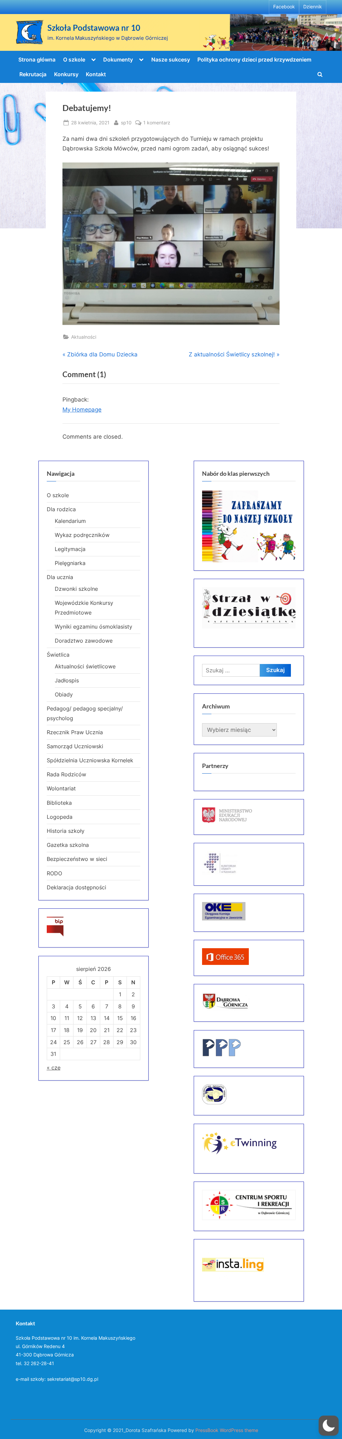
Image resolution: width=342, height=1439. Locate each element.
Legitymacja (70, 549)
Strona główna (36, 59)
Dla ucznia (60, 577)
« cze (53, 1067)
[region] (249, 526)
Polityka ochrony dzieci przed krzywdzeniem (254, 59)
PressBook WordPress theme (226, 1430)
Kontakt (96, 74)
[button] (329, 1426)
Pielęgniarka (70, 563)
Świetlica (58, 654)
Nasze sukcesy (170, 59)
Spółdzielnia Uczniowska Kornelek (90, 760)
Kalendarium (70, 521)
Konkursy (66, 74)
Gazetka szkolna (68, 845)
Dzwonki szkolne (76, 588)
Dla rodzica (61, 509)
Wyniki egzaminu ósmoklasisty (93, 626)
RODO (54, 873)
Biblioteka (59, 802)
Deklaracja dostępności (76, 887)
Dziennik (312, 6)
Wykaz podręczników (82, 535)
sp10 (126, 122)
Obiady (64, 694)
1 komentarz (156, 123)
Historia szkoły (65, 830)
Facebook (284, 6)
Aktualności (83, 337)
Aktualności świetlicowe (85, 666)
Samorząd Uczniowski (75, 746)
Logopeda (59, 816)
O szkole (74, 59)
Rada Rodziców (66, 774)
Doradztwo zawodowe (84, 640)
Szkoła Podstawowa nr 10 (93, 27)
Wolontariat (61, 788)
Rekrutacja (32, 74)
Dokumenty (118, 59)
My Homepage (82, 409)
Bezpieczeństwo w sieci (77, 859)
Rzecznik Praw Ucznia (75, 732)
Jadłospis (67, 680)
